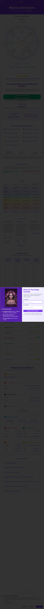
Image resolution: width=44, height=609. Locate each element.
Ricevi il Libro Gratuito (33, 310)
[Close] (42, 288)
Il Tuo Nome (25, 299)
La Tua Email (25, 304)
